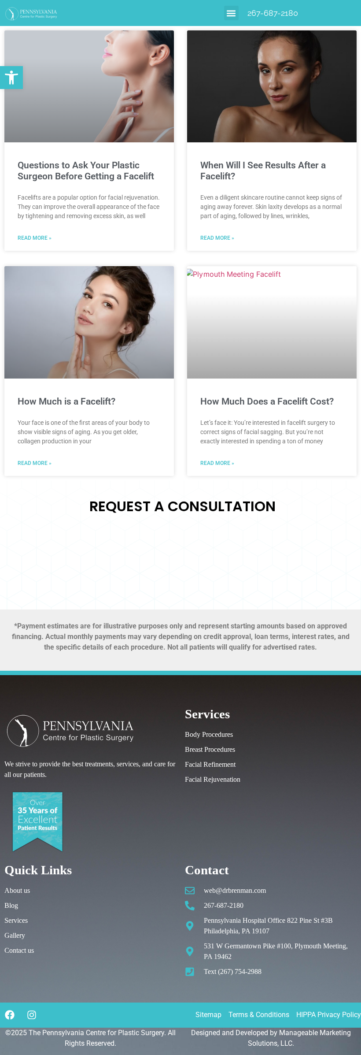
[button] (231, 13)
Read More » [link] (35, 238)
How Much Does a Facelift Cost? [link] (267, 401)
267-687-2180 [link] (272, 13)
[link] (11, 77)
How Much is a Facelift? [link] (66, 401)
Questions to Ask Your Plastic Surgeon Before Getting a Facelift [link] (86, 171)
